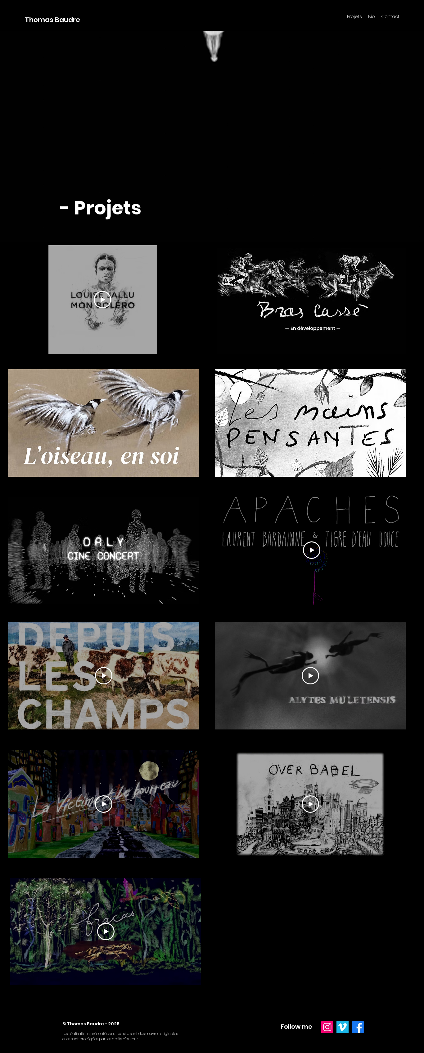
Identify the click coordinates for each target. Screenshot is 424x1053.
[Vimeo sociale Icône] (342, 1027)
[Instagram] (327, 1027)
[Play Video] (102, 299)
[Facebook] (358, 1027)
